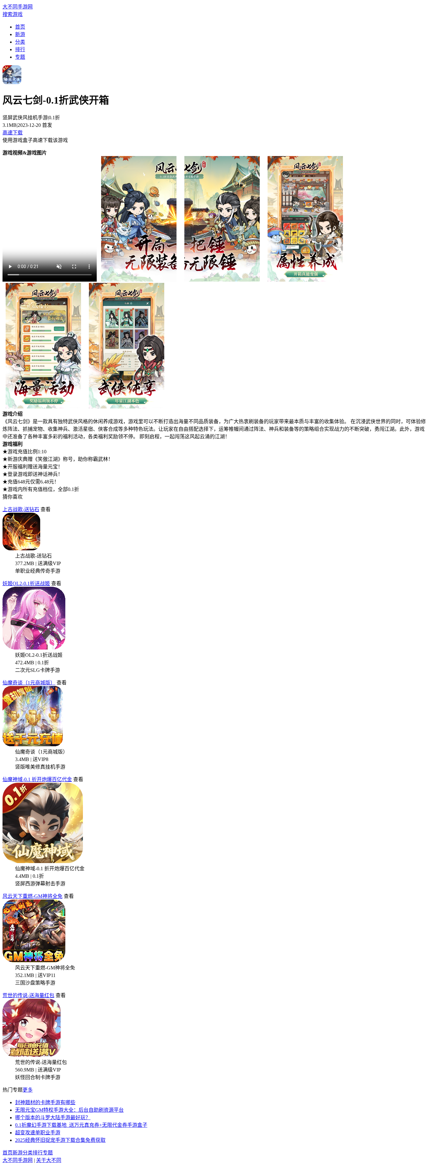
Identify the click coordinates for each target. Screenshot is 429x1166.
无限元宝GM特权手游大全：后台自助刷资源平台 (69, 1110)
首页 (20, 27)
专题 (20, 57)
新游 (20, 34)
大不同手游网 (18, 6)
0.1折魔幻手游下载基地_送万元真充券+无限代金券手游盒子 (81, 1125)
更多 (28, 1090)
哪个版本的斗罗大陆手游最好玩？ (52, 1117)
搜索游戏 (13, 14)
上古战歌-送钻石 (21, 509)
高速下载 (13, 132)
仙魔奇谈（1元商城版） (29, 682)
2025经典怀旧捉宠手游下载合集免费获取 (60, 1140)
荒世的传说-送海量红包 (28, 995)
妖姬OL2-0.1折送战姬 (26, 583)
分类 (20, 42)
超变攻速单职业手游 (37, 1132)
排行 (20, 49)
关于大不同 (48, 1160)
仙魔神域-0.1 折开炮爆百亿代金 (37, 779)
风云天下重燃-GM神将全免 (32, 896)
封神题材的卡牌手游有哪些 (45, 1102)
